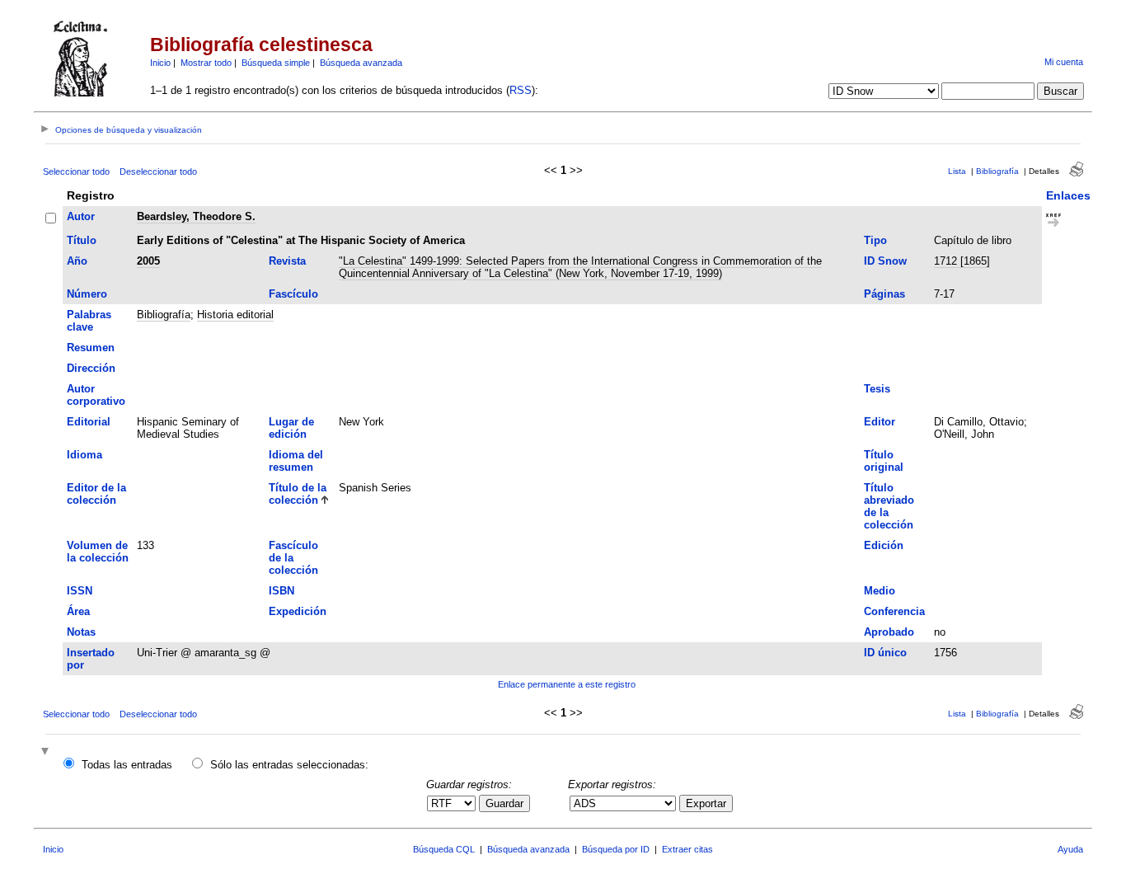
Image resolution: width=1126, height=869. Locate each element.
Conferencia (894, 611)
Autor (81, 216)
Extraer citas (687, 849)
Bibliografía (997, 171)
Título (81, 240)
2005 (148, 261)
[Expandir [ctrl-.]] (47, 752)
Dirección (91, 368)
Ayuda (1070, 849)
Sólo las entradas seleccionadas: (289, 765)
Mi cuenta (1063, 62)
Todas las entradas (127, 765)
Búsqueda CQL (444, 849)
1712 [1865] (962, 261)
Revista (287, 261)
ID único (885, 652)
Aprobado (889, 632)
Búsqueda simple (276, 63)
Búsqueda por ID (616, 849)
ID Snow (885, 261)
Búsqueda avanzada (361, 63)
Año (77, 261)
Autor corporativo (96, 395)
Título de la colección (297, 493)
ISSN (79, 591)
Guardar (504, 803)
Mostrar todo (206, 63)
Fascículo (293, 294)
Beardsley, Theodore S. (196, 216)
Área (78, 611)
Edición (883, 545)
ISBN (281, 591)
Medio (879, 591)
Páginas (884, 294)
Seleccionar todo (76, 171)
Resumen (91, 347)
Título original (883, 461)
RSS (520, 90)
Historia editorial (235, 314)
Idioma (84, 455)
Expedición (297, 611)
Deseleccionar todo (158, 171)
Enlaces (1068, 195)
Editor (879, 422)
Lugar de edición (291, 428)
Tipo (875, 240)
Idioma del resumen (296, 461)
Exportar (706, 803)
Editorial (88, 422)
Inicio (160, 63)
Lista (957, 171)
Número (87, 294)
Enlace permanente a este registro (567, 684)
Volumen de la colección (98, 551)
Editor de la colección (96, 493)
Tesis (877, 389)
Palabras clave (89, 320)
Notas (81, 632)
